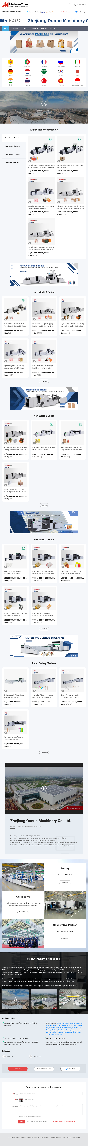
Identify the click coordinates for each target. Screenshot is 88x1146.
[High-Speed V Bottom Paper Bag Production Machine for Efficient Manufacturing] (44, 556)
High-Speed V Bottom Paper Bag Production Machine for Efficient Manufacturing (43, 572)
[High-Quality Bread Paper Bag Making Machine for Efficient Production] (15, 351)
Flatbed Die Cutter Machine (67, 1032)
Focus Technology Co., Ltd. (30, 1137)
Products (16, 28)
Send (21, 1121)
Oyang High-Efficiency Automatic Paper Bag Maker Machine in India (15, 490)
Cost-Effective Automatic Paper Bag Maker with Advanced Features (42, 367)
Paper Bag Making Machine (66, 1023)
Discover (44, 28)
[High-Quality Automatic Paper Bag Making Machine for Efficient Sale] (72, 309)
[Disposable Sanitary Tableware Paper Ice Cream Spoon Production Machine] (15, 722)
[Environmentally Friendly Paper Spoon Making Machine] (15, 680)
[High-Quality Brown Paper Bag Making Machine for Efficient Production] (72, 556)
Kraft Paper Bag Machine (61, 1025)
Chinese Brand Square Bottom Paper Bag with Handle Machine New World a (14, 325)
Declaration (66, 1137)
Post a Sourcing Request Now (64, 1121)
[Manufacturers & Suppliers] (15, 4)
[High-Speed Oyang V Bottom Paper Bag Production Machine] (44, 598)
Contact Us (54, 28)
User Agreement (56, 1137)
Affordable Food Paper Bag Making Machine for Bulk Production (13, 572)
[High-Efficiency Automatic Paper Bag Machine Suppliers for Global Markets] (72, 433)
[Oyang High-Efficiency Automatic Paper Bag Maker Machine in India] (15, 475)
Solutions (35, 28)
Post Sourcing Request (75, 4)
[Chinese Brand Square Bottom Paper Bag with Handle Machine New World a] (15, 309)
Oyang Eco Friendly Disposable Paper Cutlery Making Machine (42, 696)
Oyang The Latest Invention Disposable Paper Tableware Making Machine (70, 696)
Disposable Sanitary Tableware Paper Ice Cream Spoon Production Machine (14, 738)
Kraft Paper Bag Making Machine (67, 1028)
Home (6, 28)
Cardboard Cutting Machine (67, 1030)
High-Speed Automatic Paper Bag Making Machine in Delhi (43, 448)
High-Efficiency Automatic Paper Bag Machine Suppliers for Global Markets (72, 448)
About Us (26, 28)
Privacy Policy (76, 1137)
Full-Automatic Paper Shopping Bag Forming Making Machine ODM (42, 325)
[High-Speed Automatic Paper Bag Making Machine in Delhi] (44, 433)
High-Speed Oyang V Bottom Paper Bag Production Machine (42, 614)
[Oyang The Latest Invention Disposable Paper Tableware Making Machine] (72, 680)
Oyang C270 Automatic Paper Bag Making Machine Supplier (15, 614)
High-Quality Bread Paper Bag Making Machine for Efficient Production (14, 367)
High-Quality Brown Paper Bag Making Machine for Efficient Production (71, 572)
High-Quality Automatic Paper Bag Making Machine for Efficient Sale (72, 325)
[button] (43, 50)
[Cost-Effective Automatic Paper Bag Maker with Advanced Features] (44, 351)
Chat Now (80, 12)
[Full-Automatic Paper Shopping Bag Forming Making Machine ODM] (44, 309)
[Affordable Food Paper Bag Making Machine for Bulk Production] (15, 556)
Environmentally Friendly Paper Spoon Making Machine (14, 696)
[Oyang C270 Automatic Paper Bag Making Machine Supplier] (15, 598)
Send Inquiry (66, 12)
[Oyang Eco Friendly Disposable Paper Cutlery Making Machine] (44, 680)
